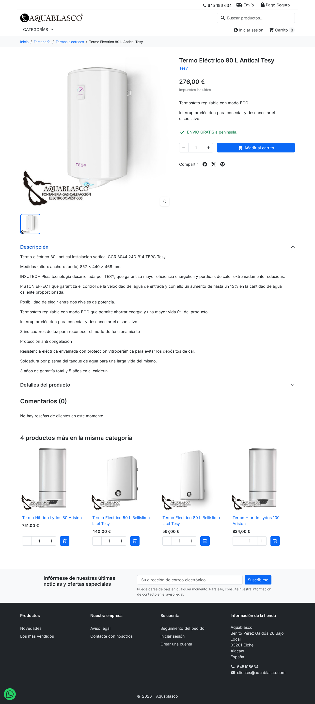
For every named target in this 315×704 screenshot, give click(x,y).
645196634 (247, 666)
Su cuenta (169, 615)
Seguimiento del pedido (182, 628)
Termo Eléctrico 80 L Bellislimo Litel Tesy (191, 520)
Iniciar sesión (172, 636)
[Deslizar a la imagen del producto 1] (30, 224)
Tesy (183, 68)
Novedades (30, 628)
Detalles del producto (45, 385)
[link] (217, 5)
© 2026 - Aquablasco (157, 696)
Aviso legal (100, 628)
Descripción (34, 247)
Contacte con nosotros (111, 636)
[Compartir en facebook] (205, 164)
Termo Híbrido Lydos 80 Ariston (52, 517)
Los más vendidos (37, 636)
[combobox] (256, 18)
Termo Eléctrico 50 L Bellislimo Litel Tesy (121, 520)
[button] (245, 5)
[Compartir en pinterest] (222, 164)
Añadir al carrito (256, 147)
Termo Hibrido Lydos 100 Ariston (256, 520)
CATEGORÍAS (38, 29)
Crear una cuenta (176, 644)
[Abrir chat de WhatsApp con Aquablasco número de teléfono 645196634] (10, 693)
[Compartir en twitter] (214, 164)
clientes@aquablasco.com (261, 672)
